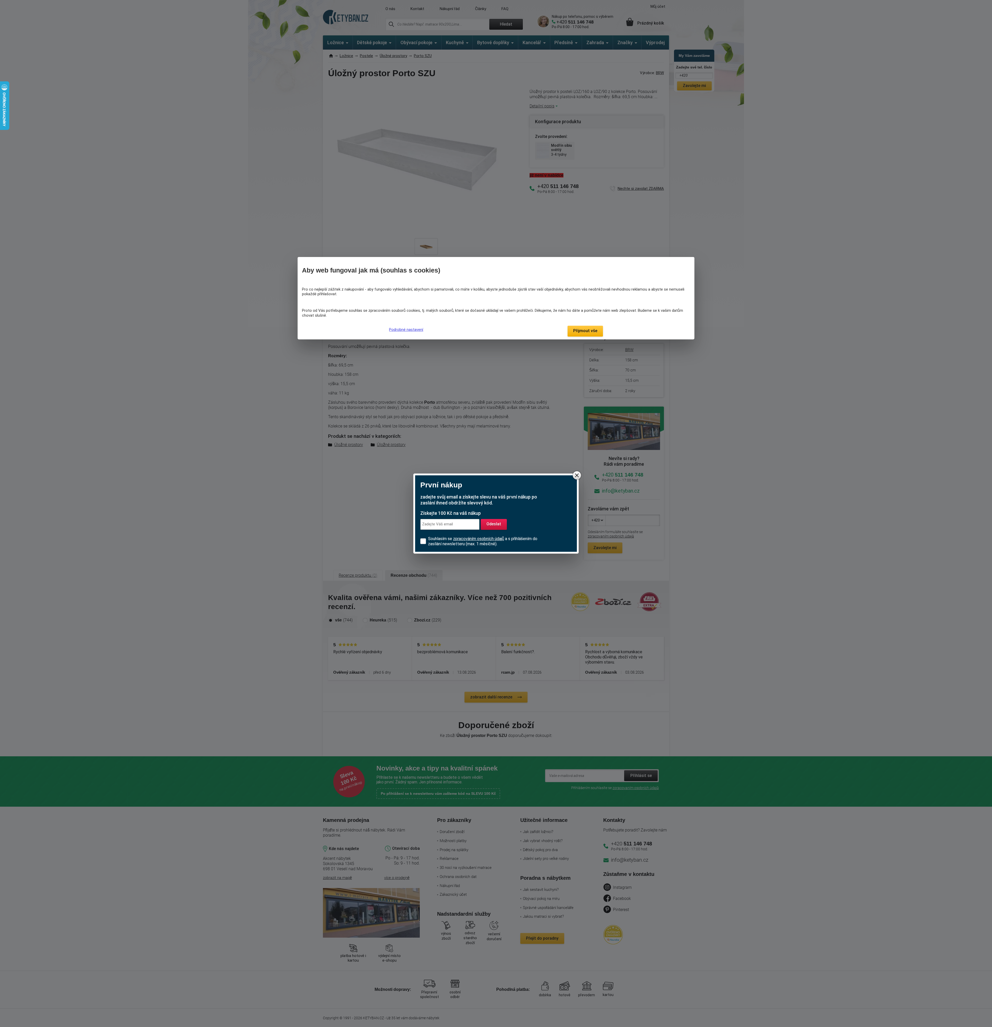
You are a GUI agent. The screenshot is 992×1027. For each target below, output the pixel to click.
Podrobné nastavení (406, 329)
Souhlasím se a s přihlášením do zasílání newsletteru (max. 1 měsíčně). (482, 541)
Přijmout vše (585, 330)
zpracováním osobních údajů (478, 538)
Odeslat (493, 524)
